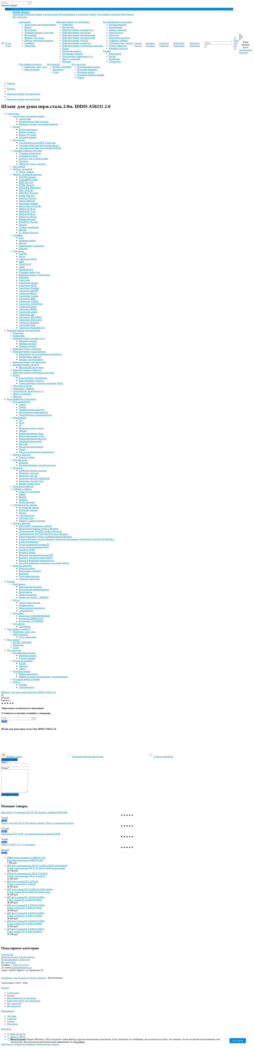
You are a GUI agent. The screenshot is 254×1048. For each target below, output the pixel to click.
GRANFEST (25, 264)
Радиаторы (114, 59)
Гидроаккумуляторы (29, 507)
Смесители (29, 45)
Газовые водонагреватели (32, 409)
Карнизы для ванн (28, 341)
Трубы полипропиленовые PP (34, 544)
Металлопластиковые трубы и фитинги (39, 528)
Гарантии (12, 1018)
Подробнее (79, 1042)
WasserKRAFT (26, 269)
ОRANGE (24, 277)
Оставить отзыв (9, 759)
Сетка (56, 72)
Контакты (6, 1029)
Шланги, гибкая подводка (32, 520)
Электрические (26, 687)
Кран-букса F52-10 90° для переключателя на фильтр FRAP (30, 834)
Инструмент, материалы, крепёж (35, 526)
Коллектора (68, 27)
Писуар (22, 243)
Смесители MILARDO (30, 317)
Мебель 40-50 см (27, 209)
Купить (4, 721)
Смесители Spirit (27, 325)
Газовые (23, 684)
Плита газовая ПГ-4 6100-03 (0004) (24, 916)
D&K (21, 261)
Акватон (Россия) (27, 198)
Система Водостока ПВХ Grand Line (37, 142)
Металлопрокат (32, 69)
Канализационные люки (31, 433)
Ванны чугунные (27, 134)
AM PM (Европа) (27, 177)
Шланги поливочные (29, 483)
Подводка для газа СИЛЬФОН (34, 478)
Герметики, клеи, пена (35, 67)
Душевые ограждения (30, 153)
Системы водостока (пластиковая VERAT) (40, 148)
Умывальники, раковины (31, 246)
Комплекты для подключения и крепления (40, 354)
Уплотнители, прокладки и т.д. (77, 56)
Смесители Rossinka (29, 288)
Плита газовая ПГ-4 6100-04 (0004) (24, 900)
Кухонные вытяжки (87, 69)
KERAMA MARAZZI (30, 187)
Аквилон (23, 666)
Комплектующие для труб (75, 40)
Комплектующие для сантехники (42, 14)
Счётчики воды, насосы (121, 43)
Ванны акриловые (28, 129)
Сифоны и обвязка (118, 40)
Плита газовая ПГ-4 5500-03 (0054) (24, 908)
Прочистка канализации (31, 446)
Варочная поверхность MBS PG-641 (25, 860)
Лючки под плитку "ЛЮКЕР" (34, 597)
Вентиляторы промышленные (34, 589)
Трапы (22, 449)
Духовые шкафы (27, 658)
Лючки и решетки (28, 594)
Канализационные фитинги (33, 438)
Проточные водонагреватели (33, 412)
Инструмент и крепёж (30, 571)
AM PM (23, 253)
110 (20, 420)
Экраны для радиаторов (31, 359)
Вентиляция (115, 53)
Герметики (67, 24)
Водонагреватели (117, 24)
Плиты (80, 77)
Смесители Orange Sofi (30, 320)
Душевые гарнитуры (29, 272)
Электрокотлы (26, 610)
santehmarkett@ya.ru (21, 967)
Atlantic (22, 407)
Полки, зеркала (26, 172)
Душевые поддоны (28, 156)
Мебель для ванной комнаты (38, 40)
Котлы (112, 56)
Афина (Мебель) (27, 201)
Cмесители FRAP (27, 259)
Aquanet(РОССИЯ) (28, 179)
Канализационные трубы (31, 436)
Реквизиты (12, 1024)
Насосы (22, 513)
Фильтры (23, 462)
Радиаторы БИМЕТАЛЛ (31, 618)
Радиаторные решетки (30, 357)
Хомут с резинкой (71, 59)
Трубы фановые (27, 502)
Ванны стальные (27, 132)
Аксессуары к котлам (29, 602)
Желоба (22, 497)
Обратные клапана (71, 51)
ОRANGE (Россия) (28, 193)
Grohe (22, 267)
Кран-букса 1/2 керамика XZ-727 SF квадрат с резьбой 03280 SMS (34, 812)
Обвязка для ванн (27, 343)
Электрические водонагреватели (35, 415)
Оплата (10, 1021)
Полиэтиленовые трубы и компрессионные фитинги (45, 536)
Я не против (237, 1041)
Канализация (115, 27)
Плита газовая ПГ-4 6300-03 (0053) (24, 931)
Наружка (23, 444)
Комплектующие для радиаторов (78, 35)
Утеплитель (115, 61)
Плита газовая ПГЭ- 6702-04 (21, 884)
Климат (92, 14)
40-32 (21, 423)
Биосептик (58, 69)
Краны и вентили (118, 30)
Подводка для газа (28, 476)
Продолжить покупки (245, 51)
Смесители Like (27, 314)
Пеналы (23, 224)
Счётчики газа (26, 518)
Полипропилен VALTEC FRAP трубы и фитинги (43, 534)
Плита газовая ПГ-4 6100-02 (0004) (24, 923)
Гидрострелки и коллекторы (33, 378)
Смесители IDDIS (28, 309)
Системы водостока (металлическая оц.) (39, 145)
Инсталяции (30, 35)
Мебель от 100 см (27, 216)
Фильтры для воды (118, 48)
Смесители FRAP (27, 285)
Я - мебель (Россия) (28, 232)
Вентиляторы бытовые (30, 587)
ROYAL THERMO (62, 67)
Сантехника (19, 14)
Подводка (114, 35)
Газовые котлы (26, 605)
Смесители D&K (27, 298)
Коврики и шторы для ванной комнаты (38, 124)
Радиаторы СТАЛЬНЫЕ (31, 621)
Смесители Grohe (27, 306)
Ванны (27, 27)
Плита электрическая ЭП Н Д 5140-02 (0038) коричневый (36, 868)
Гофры (22, 494)
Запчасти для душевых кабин (33, 158)
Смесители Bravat (28, 293)
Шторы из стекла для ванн (32, 164)
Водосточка (30, 30)
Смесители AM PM (28, 290)
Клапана (23, 499)
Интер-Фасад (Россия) (30, 206)
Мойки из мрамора (28, 674)
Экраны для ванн (27, 346)
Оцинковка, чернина (72, 53)
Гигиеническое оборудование (33, 121)
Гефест (22, 668)
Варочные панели (28, 655)
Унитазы (23, 248)
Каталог (5, 988)
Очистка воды (116, 32)
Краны (65, 48)
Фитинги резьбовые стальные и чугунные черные (44, 563)
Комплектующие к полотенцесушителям (82, 45)
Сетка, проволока (27, 637)
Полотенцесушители (119, 38)
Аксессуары (25, 119)
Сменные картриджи (29, 579)
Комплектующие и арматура (76, 43)
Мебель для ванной (34, 38)
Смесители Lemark (28, 312)
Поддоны (23, 161)
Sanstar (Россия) (27, 195)
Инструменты (14, 1006)
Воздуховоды (25, 592)
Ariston (22, 404)
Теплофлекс (25, 626)
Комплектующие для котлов (76, 32)
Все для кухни (20, 17)
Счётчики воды (26, 515)
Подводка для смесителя (31, 481)
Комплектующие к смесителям (34, 275)
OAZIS (22, 663)
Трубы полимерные (29, 542)
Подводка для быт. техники (32, 470)
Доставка (11, 1016)
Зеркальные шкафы (28, 203)
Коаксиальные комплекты (32, 608)
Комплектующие (27, 240)
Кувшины (24, 573)
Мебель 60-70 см (27, 211)
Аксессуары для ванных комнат (40, 24)
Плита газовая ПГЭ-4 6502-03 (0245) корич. (29, 892)
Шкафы (22, 230)
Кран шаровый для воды (31, 380)
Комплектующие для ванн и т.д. (78, 30)
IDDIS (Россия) (26, 185)
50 (20, 425)
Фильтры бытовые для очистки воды (37, 465)
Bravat (22, 256)
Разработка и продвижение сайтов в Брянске (23, 978)
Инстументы (127, 14)
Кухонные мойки (86, 72)
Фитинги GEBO (27, 550)
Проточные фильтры (29, 576)
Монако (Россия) (27, 219)
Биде (21, 238)
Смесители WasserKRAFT (32, 327)
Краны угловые (26, 457)
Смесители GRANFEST (31, 304)
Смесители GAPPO (28, 301)
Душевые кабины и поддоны (39, 32)
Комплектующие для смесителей (78, 38)
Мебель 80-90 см (27, 214)
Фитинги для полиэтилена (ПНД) (36, 557)
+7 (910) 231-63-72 (236, 43)
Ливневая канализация (30, 441)
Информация (7, 1011)
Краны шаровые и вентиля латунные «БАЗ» (41, 383)
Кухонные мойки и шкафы (90, 75)
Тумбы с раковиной (29, 227)
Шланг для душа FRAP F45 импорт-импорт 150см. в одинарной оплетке (37, 823)
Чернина (66, 61)
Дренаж (23, 431)
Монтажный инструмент (31, 367)
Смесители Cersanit (28, 283)
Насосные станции (28, 510)
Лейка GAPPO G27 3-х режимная (18, 844)
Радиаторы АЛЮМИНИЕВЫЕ (34, 616)
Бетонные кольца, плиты (31, 428)
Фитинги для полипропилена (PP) (36, 555)
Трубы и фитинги (118, 45)
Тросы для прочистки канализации (36, 452)
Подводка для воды (28, 473)
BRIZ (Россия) (26, 182)
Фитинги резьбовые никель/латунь (36, 560)
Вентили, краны (27, 568)
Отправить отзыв (9, 794)
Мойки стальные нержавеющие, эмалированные (43, 676)
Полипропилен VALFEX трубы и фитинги (40, 531)
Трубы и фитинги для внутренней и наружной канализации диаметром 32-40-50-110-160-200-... (67, 539)
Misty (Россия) (26, 190)
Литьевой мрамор (28, 137)
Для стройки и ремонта (108, 14)
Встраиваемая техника (88, 67)
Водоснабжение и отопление (73, 14)
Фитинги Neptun (27, 552)
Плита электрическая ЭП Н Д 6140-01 (26, 876)
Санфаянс (29, 43)
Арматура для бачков (29, 491)
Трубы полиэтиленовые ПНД (34, 547)
